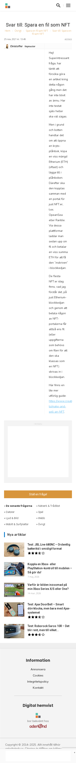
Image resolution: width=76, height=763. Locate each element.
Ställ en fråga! (38, 494)
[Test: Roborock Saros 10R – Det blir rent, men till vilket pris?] (14, 631)
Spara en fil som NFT (37, 30)
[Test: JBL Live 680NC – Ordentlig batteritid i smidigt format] (14, 549)
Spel (40, 511)
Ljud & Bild (12, 518)
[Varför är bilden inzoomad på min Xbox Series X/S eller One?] (14, 590)
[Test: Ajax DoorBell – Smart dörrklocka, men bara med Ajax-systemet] (14, 609)
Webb (41, 518)
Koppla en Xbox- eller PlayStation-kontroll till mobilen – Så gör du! (50, 568)
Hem (7, 30)
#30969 (68, 39)
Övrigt (18, 30)
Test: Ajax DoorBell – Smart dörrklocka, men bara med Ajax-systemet (49, 608)
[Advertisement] (38, 451)
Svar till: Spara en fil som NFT (38, 25)
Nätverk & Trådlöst (49, 505)
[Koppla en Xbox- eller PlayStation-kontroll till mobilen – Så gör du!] (14, 569)
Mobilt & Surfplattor (17, 524)
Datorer (10, 511)
